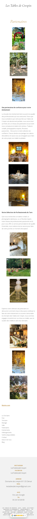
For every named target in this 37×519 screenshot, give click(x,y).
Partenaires (5, 428)
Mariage (4, 423)
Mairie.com (6, 405)
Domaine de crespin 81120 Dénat (18, 481)
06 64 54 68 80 (18, 500)
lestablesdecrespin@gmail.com (18, 486)
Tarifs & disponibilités (8, 435)
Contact (4, 437)
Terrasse (4, 420)
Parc (3, 418)
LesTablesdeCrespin (18, 468)
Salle (3, 425)
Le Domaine (6, 416)
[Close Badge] (26, 514)
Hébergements (7, 432)
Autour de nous (6, 440)
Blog (3, 442)
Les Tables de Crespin (18, 5)
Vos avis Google (18, 495)
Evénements (6, 430)
